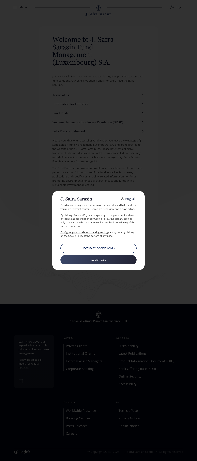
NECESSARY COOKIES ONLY (98, 248)
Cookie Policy (101, 218)
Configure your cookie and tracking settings (84, 232)
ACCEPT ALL (98, 259)
